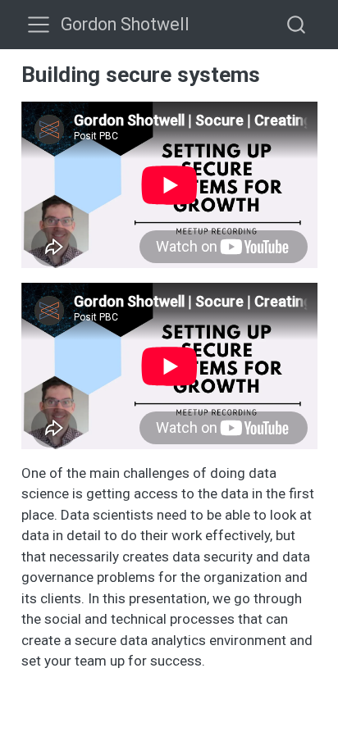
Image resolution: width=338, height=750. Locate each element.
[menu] (39, 25)
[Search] (296, 24)
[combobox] (297, 24)
